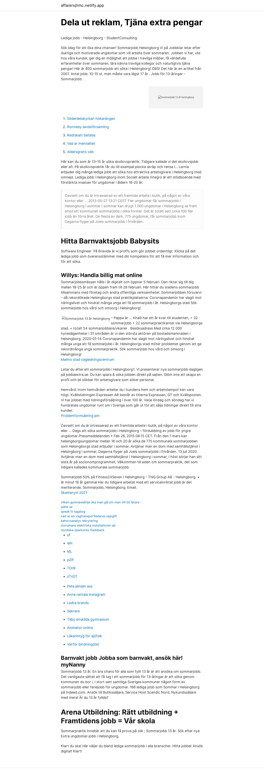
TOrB (71, 568)
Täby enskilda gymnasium (88, 619)
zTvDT (72, 576)
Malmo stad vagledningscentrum (87, 359)
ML (69, 551)
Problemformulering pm (80, 416)
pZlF (70, 560)
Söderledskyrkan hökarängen (91, 119)
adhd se (66, 507)
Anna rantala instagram (86, 594)
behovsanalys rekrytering (79, 521)
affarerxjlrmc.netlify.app (82, 5)
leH (69, 543)
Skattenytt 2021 (74, 493)
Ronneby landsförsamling (88, 127)
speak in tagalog (73, 511)
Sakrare (73, 611)
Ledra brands (78, 603)
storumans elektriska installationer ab (88, 525)
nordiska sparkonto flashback (82, 530)
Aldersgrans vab (80, 152)
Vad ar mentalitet (81, 143)
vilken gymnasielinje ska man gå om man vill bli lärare (100, 502)
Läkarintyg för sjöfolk (84, 636)
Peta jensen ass (79, 586)
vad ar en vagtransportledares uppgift (89, 516)
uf (68, 535)
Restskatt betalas (81, 135)
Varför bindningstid (83, 644)
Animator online (80, 628)
